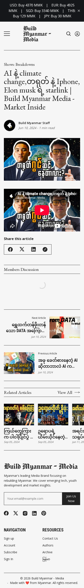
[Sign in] (77, 34)
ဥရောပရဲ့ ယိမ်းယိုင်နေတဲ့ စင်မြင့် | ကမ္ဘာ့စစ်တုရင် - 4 (51, 434)
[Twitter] (15, 513)
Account (9, 545)
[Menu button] (7, 34)
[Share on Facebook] (10, 249)
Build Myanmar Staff (34, 123)
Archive (47, 552)
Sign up (9, 538)
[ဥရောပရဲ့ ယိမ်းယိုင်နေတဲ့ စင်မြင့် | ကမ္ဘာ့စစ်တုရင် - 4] (53, 414)
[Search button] (69, 34)
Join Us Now (71, 498)
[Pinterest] (43, 513)
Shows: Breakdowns (19, 64)
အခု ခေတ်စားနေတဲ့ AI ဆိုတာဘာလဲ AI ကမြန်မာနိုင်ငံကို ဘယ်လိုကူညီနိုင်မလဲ (58, 363)
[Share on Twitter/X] (22, 249)
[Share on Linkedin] (33, 249)
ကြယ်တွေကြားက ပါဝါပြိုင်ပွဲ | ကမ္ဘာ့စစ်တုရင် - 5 (18, 434)
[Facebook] (6, 513)
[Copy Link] (45, 249)
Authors (47, 545)
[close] (78, 10)
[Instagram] (25, 513)
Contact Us (50, 538)
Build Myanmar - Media (47, 578)
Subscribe (10, 552)
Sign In (8, 559)
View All (65, 392)
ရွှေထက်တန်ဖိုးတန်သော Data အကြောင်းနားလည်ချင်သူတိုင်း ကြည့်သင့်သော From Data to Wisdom (26, 328)
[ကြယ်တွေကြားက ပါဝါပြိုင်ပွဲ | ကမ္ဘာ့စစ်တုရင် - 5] (19, 414)
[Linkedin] (34, 513)
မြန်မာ (46, 559)
